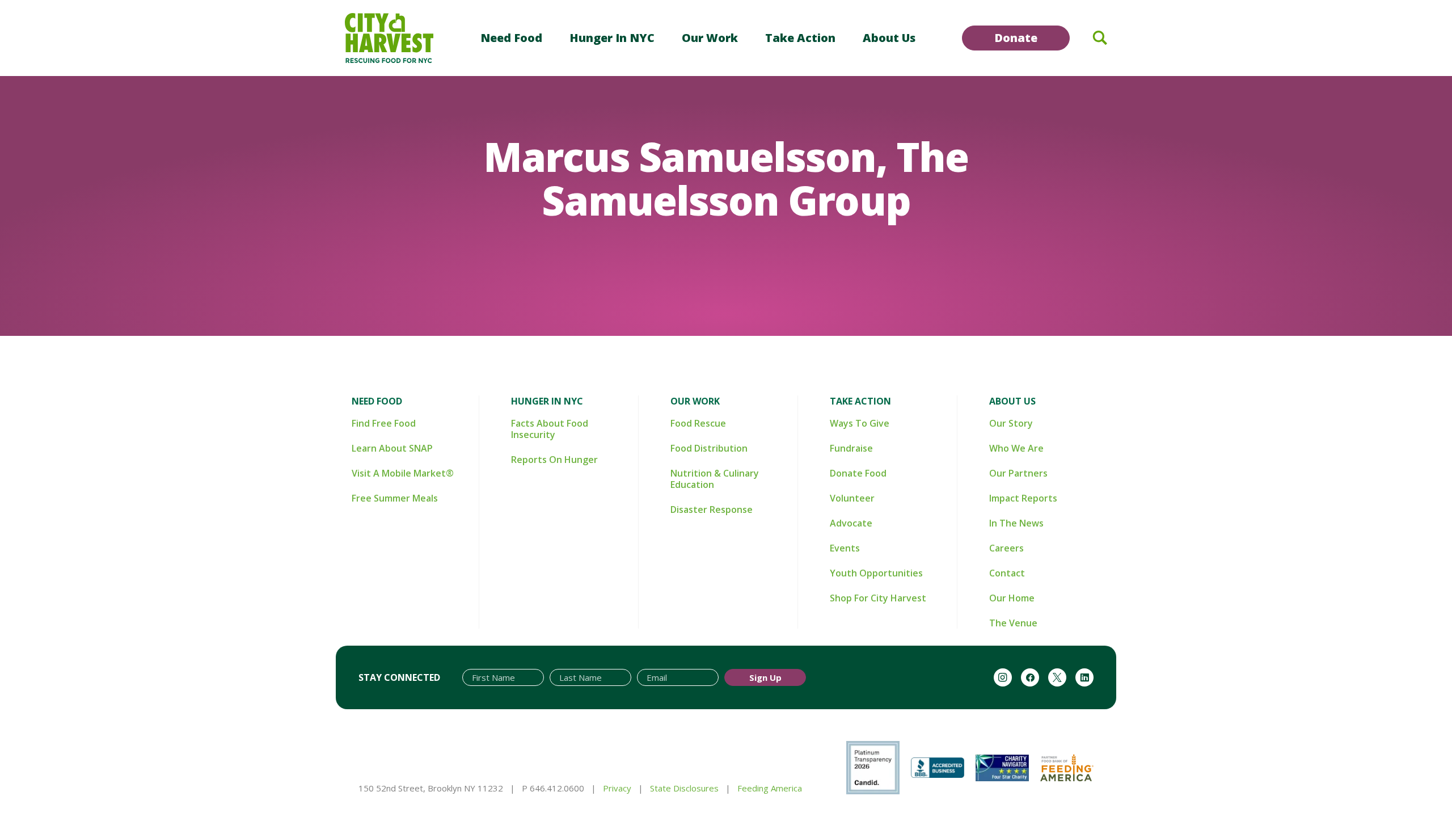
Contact (1007, 573)
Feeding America (769, 788)
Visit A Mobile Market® (403, 473)
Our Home (1012, 598)
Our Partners (1018, 473)
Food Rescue (698, 423)
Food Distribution (709, 448)
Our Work (710, 37)
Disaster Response (711, 509)
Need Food (511, 37)
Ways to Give (859, 423)
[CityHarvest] (389, 38)
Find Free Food (384, 423)
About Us (889, 37)
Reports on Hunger (554, 459)
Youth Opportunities (876, 573)
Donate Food (858, 473)
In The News (1016, 523)
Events (845, 548)
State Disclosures (684, 788)
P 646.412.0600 (553, 788)
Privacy (617, 788)
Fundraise (851, 448)
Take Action (800, 37)
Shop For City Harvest (878, 598)
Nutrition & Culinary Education (714, 479)
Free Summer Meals (395, 498)
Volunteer (852, 498)
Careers (1006, 548)
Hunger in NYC (612, 37)
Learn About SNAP (392, 448)
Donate (1015, 37)
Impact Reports (1023, 498)
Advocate (851, 523)
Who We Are (1016, 448)
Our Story (1011, 423)
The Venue (1013, 623)
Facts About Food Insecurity (549, 429)
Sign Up (765, 677)
